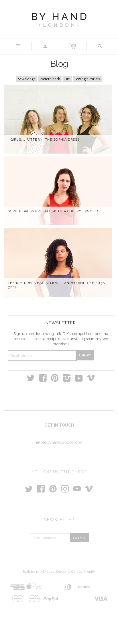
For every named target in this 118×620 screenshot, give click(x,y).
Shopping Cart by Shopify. (76, 572)
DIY (67, 78)
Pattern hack (50, 78)
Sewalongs (26, 78)
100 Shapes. (45, 572)
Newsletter (61, 323)
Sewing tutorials (87, 78)
